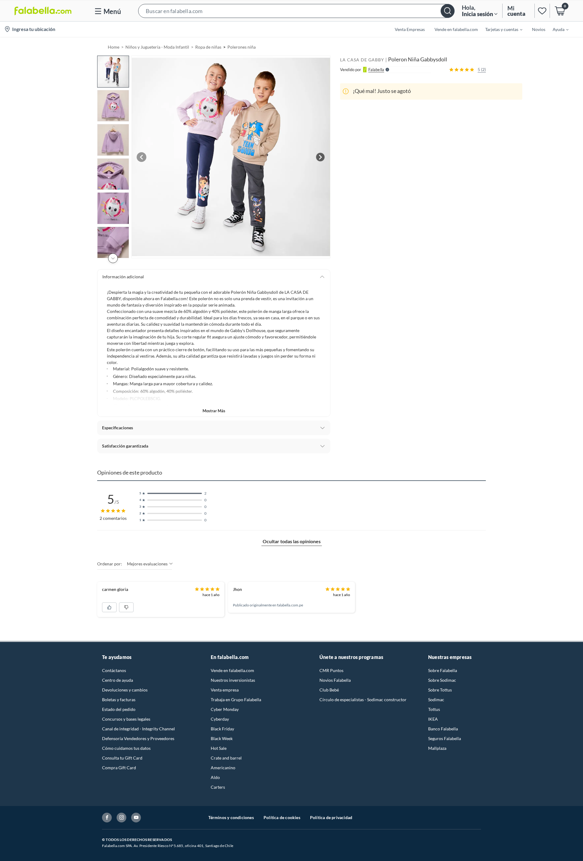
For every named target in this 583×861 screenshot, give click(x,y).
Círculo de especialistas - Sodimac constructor (363, 699)
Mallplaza (437, 748)
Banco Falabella (443, 728)
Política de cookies (282, 817)
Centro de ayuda (117, 680)
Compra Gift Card (119, 767)
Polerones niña (241, 47)
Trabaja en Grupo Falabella (236, 699)
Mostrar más (214, 410)
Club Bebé (329, 689)
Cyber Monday (225, 709)
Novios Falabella (335, 680)
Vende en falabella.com (232, 670)
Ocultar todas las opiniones (292, 541)
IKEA (433, 719)
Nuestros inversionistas (233, 680)
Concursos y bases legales (126, 719)
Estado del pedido (118, 709)
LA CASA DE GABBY (362, 59)
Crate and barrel (226, 757)
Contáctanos (114, 670)
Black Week (222, 738)
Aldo (215, 777)
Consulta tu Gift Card (122, 757)
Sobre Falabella (442, 670)
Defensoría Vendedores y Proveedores (138, 738)
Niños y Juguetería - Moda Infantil (157, 47)
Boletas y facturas (118, 699)
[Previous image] (141, 157)
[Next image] (320, 157)
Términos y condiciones (231, 817)
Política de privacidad (331, 817)
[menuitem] (500, 29)
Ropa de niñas (208, 47)
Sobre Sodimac (442, 680)
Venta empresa (225, 689)
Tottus (434, 709)
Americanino (223, 767)
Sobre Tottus (440, 689)
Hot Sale (219, 748)
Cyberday (220, 719)
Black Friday (222, 728)
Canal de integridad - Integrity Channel (138, 728)
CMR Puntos (331, 670)
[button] (296, 10)
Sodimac (436, 699)
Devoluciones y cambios (125, 689)
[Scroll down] (113, 258)
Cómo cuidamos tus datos (126, 748)
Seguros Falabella (444, 738)
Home (113, 47)
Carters (218, 787)
